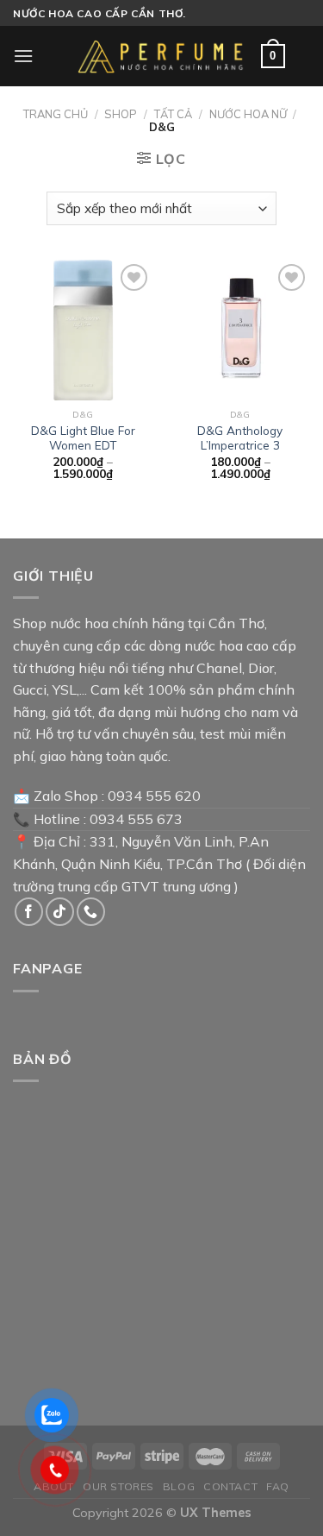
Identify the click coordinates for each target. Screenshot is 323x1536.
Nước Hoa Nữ (248, 114)
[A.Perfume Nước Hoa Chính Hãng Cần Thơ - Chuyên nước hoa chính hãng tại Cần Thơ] (162, 56)
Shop (120, 114)
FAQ (277, 1486)
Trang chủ (55, 114)
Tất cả (173, 114)
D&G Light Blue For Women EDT (83, 438)
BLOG (179, 1486)
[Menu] (23, 56)
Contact (230, 1486)
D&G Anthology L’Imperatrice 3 (240, 438)
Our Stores (118, 1486)
